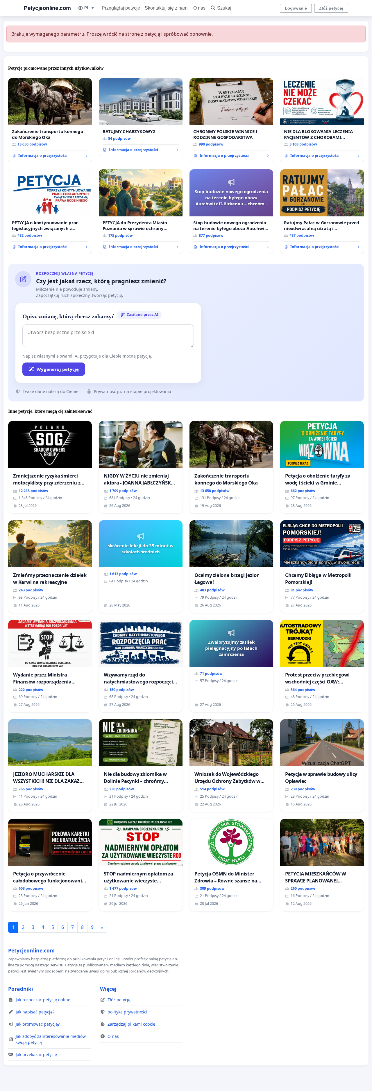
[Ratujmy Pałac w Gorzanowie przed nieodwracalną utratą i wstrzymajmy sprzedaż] (322, 211)
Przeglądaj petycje (121, 8)
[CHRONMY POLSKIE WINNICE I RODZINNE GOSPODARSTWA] (231, 120)
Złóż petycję (331, 8)
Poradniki (20, 988)
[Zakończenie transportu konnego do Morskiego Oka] (50, 120)
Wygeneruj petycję (58, 369)
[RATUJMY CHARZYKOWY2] (141, 117)
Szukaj (224, 8)
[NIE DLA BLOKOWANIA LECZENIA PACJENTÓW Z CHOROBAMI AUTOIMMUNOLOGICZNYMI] (322, 120)
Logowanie (296, 8)
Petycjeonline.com (47, 8)
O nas (199, 8)
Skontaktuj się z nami (167, 8)
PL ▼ (89, 8)
